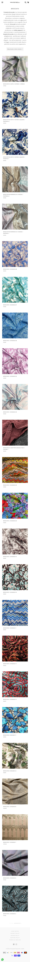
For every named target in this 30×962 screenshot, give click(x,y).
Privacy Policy (15, 933)
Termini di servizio (15, 940)
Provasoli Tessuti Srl (15, 948)
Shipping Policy (15, 937)
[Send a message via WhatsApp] (2, 959)
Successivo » (17, 923)
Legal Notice (15, 931)
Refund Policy (15, 935)
